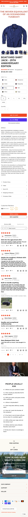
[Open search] (2, 228)
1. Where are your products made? (14, 389)
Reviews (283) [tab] (7, 224)
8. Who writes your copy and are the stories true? (13, 421)
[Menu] (1, 6)
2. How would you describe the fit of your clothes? (13, 393)
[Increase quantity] (8, 109)
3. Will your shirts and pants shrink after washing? (14, 398)
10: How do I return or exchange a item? (13, 430)
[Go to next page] (22, 355)
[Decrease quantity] (2, 109)
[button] (4, 69)
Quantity (3, 106)
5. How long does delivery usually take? (13, 406)
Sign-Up (14, 475)
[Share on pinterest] (23, 245)
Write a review (14, 214)
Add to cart (14, 115)
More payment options (14, 123)
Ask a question (14, 217)
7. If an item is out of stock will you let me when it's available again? (13, 416)
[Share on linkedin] (26, 245)
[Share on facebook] (18, 245)
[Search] (4, 6)
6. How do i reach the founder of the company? (13, 411)
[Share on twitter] (20, 245)
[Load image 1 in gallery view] (14, 35)
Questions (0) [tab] (20, 224)
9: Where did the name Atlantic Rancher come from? (12, 425)
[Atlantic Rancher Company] (14, 6)
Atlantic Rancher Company (9, 512)
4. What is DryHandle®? (11, 402)
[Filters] (5, 228)
